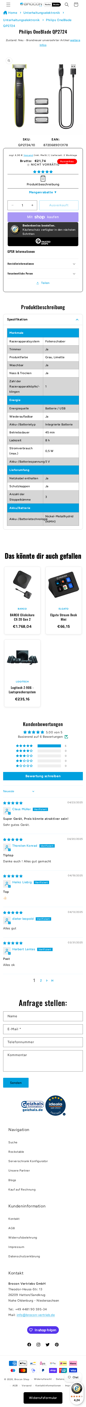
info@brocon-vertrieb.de (36, 1315)
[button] (8, 4)
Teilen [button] (45, 283)
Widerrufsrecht (43, 1379)
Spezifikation (17, 319)
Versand (28, 155)
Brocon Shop (21, 1379)
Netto (48, 4)
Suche (13, 1142)
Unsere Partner (19, 1170)
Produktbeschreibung (43, 184)
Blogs (12, 1180)
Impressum (16, 1247)
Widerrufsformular (43, 1398)
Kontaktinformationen (48, 1385)
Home (12, 13)
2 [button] (41, 980)
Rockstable (16, 1152)
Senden (16, 1083)
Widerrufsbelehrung (22, 1237)
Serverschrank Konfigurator (28, 1161)
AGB (11, 1228)
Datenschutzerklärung (24, 1256)
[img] (13, 803)
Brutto (56, 4)
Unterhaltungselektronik (41, 13)
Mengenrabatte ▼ (43, 192)
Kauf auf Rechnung (21, 1189)
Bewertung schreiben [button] (43, 776)
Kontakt (13, 1219)
